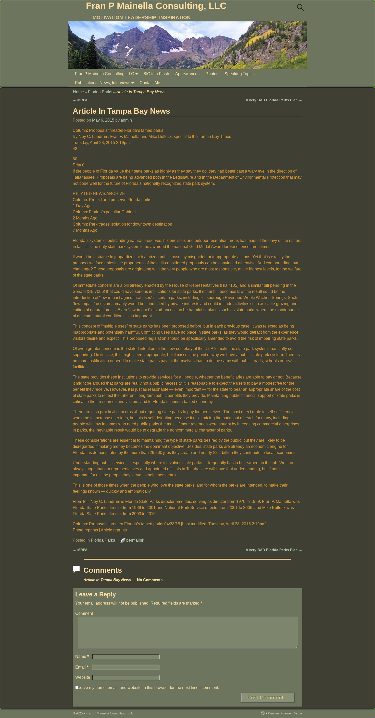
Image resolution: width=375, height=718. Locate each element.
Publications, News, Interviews (102, 83)
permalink (135, 540)
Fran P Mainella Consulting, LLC (156, 6)
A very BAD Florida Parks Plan (274, 100)
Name (82, 656)
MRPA (80, 100)
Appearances (187, 74)
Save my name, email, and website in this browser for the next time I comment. (149, 687)
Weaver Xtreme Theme (285, 713)
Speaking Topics (239, 74)
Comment (84, 613)
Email (82, 667)
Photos (212, 74)
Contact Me (150, 83)
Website (82, 677)
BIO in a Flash (156, 74)
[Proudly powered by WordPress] (263, 713)
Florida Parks (100, 92)
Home (78, 92)
